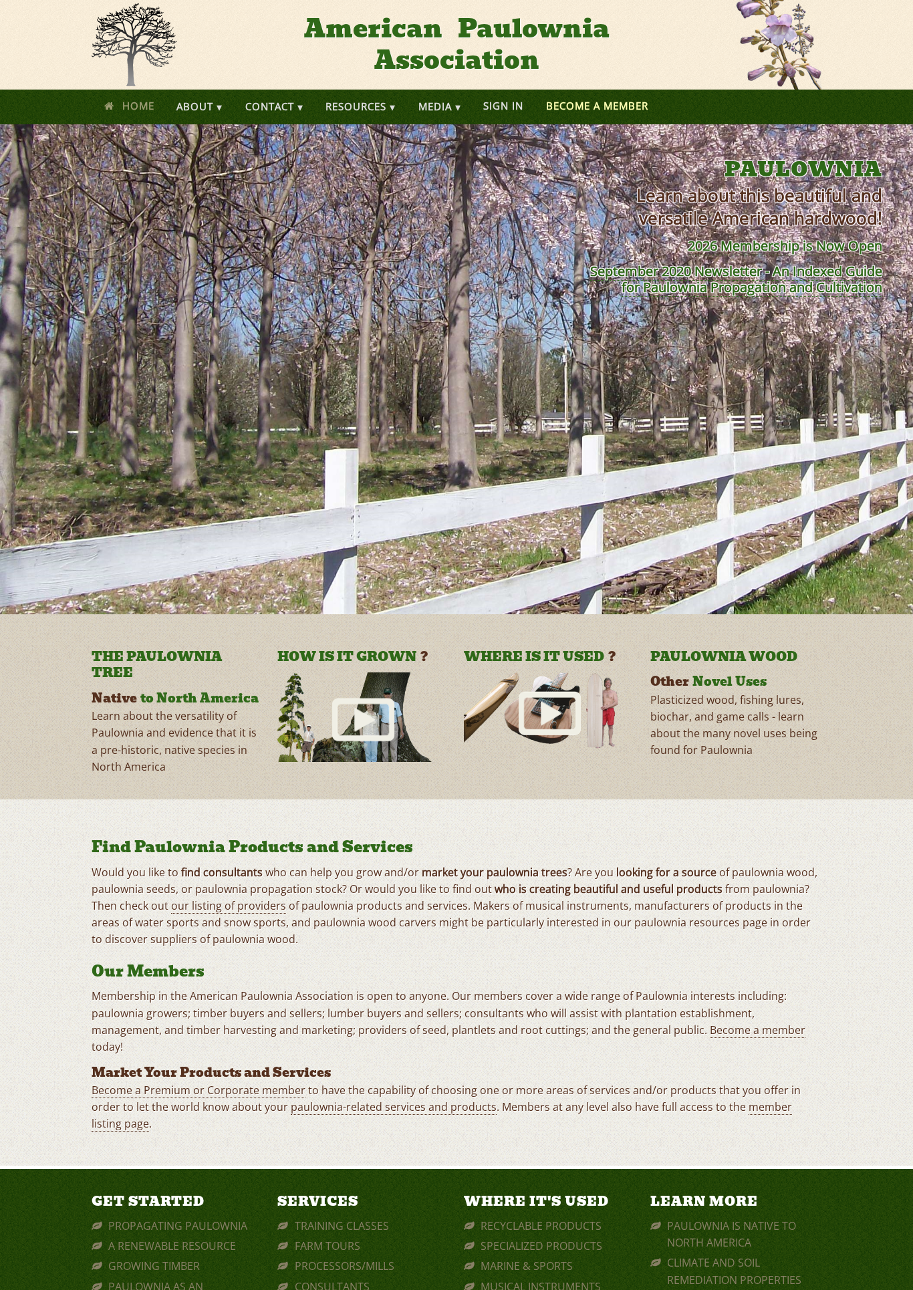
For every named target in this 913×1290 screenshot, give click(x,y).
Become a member (757, 1030)
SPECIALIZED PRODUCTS (541, 1246)
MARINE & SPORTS (527, 1266)
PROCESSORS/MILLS (344, 1266)
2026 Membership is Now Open (785, 246)
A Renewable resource (172, 1246)
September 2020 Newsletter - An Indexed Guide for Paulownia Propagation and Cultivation (736, 279)
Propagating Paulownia (177, 1225)
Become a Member (597, 106)
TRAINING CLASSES (342, 1225)
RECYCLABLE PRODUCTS (541, 1225)
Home (138, 106)
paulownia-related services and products (394, 1107)
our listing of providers (228, 905)
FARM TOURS (327, 1246)
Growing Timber (154, 1266)
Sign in (503, 106)
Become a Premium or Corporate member (198, 1090)
